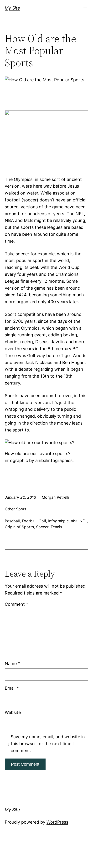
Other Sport (15, 509)
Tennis (56, 526)
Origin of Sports (19, 526)
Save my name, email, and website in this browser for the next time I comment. (48, 743)
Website (13, 712)
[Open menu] (85, 8)
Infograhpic (58, 520)
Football (29, 520)
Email (12, 688)
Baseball (12, 520)
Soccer (42, 526)
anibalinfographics (53, 460)
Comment (16, 604)
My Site (12, 7)
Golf (42, 520)
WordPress (57, 822)
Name (12, 663)
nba (74, 520)
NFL (83, 520)
